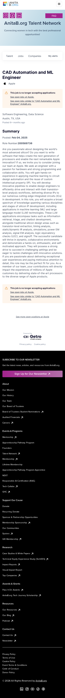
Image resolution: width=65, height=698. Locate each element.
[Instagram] (5, 15)
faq (54, 15)
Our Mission (8, 389)
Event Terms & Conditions (14, 665)
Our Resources (9, 609)
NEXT (5, 475)
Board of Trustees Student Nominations (21, 411)
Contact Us (7, 635)
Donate (5, 506)
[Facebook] (12, 15)
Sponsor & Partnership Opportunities (20, 517)
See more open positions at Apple (32, 316)
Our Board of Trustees (13, 406)
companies (34, 55)
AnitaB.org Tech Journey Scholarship (20, 595)
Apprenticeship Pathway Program (18, 442)
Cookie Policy (8, 661)
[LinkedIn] (19, 15)
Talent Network (9, 453)
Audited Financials (11, 417)
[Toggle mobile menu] (59, 4)
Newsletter (7, 640)
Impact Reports (9, 564)
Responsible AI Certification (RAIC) (18, 480)
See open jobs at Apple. (22, 97)
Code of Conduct (10, 668)
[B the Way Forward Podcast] (43, 689)
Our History (8, 395)
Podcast (6, 620)
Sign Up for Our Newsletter (31, 374)
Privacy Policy (8, 654)
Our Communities (10, 528)
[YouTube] (32, 689)
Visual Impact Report (12, 569)
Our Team (7, 400)
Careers (6, 422)
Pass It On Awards (11, 589)
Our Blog (6, 615)
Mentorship (7, 437)
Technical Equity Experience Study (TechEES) (23, 558)
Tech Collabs (8, 486)
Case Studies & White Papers (16, 553)
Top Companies (9, 575)
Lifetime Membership (12, 464)
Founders (7, 448)
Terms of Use (8, 657)
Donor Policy (8, 672)
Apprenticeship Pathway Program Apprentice (23, 469)
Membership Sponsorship (14, 522)
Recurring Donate (11, 511)
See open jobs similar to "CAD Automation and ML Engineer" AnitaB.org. (35, 102)
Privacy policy (26, 344)
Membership (8, 458)
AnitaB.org (41, 680)
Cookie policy (40, 344)
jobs (20, 55)
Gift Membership (10, 539)
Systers (6, 533)
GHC (4, 491)
